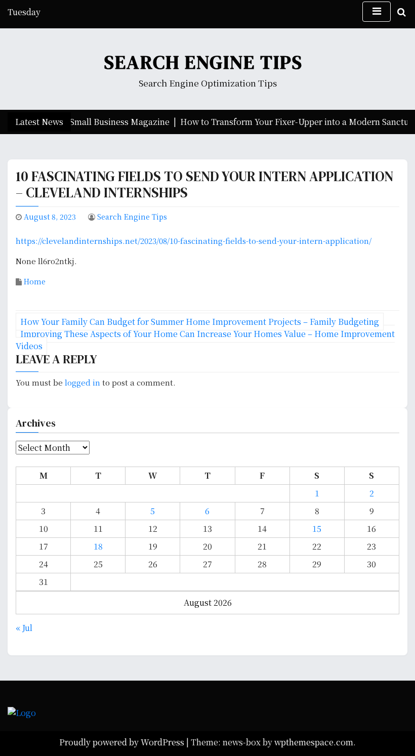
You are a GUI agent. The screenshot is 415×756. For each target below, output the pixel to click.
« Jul (24, 628)
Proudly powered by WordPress (122, 742)
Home (35, 281)
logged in (82, 382)
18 (98, 546)
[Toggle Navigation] (376, 12)
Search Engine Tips (203, 62)
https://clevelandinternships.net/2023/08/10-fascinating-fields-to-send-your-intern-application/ (193, 240)
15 (316, 528)
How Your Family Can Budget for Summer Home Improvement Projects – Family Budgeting (199, 321)
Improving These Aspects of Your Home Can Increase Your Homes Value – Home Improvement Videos (205, 340)
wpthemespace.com (313, 742)
